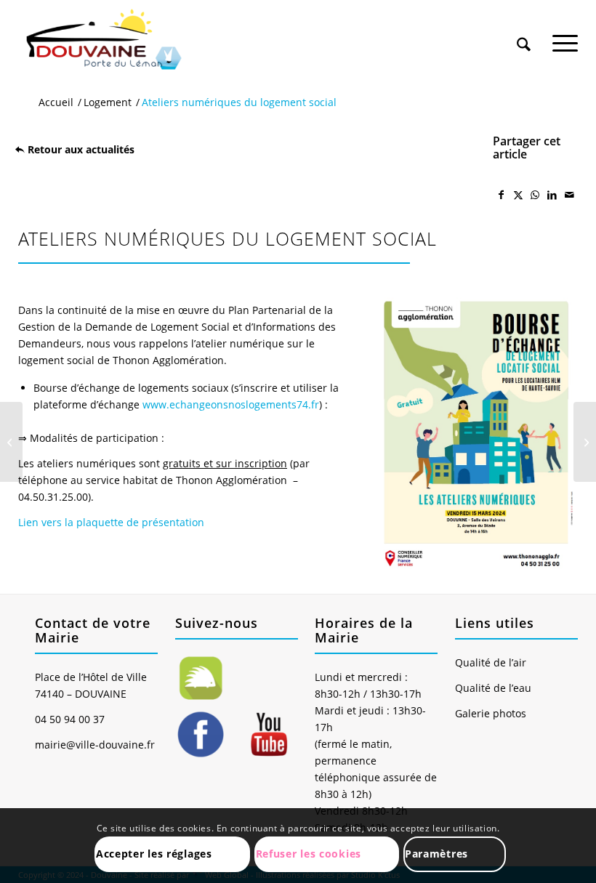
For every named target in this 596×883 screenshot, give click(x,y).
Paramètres (436, 853)
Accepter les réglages (154, 853)
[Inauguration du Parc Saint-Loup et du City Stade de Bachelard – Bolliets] (584, 442)
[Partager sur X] (518, 194)
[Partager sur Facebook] (501, 194)
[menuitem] (524, 30)
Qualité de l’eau (493, 688)
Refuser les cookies (308, 853)
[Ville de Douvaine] (103, 40)
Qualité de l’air (490, 662)
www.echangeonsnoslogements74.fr (230, 404)
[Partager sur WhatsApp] (535, 194)
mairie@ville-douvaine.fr (95, 744)
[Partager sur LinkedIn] (552, 194)
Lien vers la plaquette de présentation (111, 522)
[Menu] (565, 35)
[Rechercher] (524, 35)
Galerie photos (490, 713)
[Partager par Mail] (569, 194)
